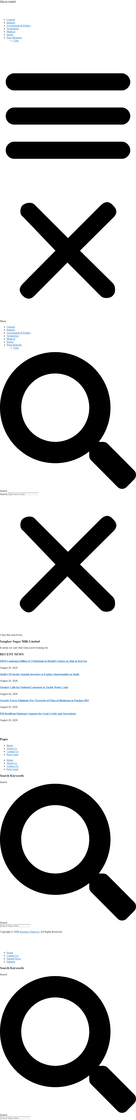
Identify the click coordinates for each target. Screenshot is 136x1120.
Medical (11, 31)
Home (10, 745)
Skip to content (8, 1)
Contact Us (12, 751)
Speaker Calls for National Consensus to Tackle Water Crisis (34, 687)
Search (3, 494)
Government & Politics (19, 25)
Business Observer (29, 931)
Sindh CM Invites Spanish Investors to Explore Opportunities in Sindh (39, 674)
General (11, 19)
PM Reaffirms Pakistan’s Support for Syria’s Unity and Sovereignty (38, 713)
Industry (11, 22)
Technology (13, 28)
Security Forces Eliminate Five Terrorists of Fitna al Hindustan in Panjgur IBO (44, 700)
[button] (68, 184)
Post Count (12, 754)
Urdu (16, 40)
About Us (12, 748)
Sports (10, 34)
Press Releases (14, 37)
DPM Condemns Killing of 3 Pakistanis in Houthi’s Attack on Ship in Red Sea (43, 661)
